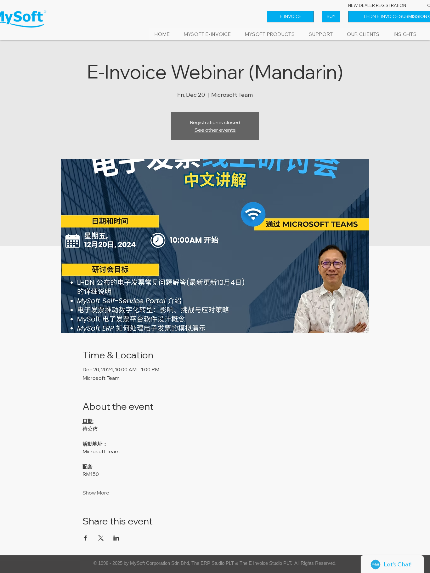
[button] (270, 34)
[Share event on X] (101, 538)
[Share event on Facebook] (85, 538)
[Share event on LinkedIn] (116, 538)
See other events (215, 130)
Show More (95, 492)
